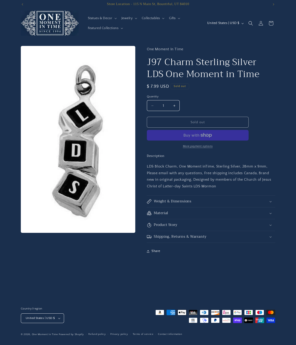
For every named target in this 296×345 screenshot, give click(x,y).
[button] (102, 18)
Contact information (170, 334)
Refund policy (97, 334)
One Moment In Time (45, 334)
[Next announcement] (273, 4)
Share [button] (155, 251)
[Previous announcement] (22, 4)
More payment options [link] (198, 146)
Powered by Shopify (71, 334)
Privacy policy (119, 334)
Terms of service (143, 334)
